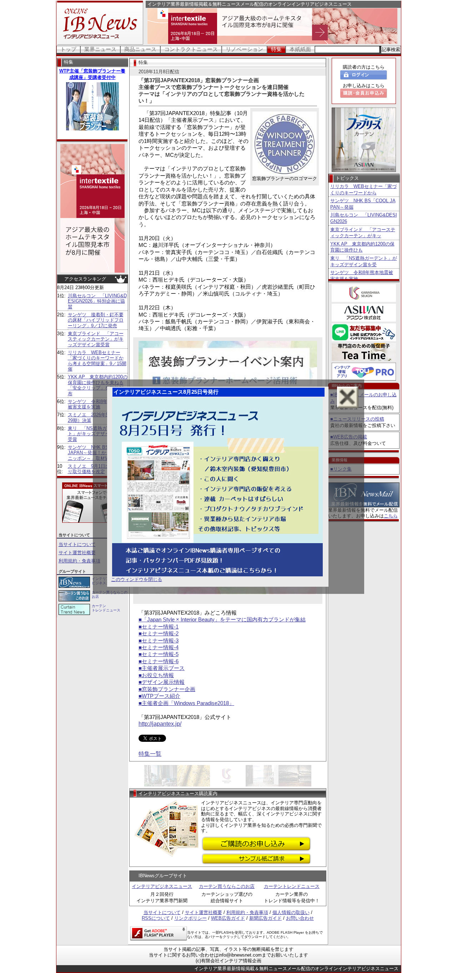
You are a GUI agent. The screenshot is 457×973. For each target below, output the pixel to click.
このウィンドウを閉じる (136, 579)
